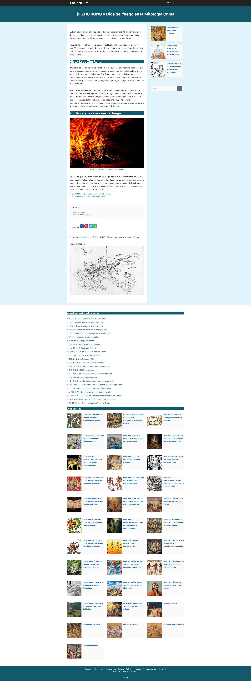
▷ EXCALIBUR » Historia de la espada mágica (89, 196)
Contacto (121, 669)
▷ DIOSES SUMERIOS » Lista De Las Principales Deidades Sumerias (173, 522)
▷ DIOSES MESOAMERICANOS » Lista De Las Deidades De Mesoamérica (173, 482)
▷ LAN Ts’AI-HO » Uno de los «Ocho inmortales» (86, 322)
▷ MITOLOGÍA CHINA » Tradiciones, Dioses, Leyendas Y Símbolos (132, 564)
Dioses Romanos (170, 603)
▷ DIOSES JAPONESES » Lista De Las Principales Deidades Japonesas (93, 480)
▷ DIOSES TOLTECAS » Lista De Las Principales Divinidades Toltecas (93, 543)
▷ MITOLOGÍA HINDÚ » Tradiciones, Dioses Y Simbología (132, 585)
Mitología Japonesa (131, 624)
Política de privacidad (133, 669)
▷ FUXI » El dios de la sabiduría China (82, 377)
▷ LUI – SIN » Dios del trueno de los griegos (84, 355)
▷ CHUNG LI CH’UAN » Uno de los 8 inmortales (86, 363)
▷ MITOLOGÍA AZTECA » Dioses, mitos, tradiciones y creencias (173, 543)
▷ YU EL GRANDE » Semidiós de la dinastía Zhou (86, 319)
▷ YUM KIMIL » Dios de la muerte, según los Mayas (91, 194)
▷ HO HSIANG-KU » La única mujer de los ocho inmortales (174, 68)
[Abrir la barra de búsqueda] (181, 3)
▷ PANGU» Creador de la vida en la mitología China (87, 330)
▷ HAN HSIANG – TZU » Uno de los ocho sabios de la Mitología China (94, 385)
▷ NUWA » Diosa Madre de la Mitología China (85, 326)
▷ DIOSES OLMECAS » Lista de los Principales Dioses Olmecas (92, 522)
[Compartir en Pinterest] (86, 227)
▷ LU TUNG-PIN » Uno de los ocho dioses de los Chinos (89, 388)
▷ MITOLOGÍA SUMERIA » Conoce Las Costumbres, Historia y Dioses (133, 419)
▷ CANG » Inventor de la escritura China (83, 337)
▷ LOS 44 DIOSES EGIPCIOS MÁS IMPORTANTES (130, 543)
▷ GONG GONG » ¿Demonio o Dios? (81, 359)
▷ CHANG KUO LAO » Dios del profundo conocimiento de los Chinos (94, 396)
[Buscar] (179, 88)
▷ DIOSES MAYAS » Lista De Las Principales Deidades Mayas (133, 480)
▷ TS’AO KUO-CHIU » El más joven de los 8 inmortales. (88, 366)
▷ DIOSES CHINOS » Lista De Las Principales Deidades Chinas (91, 399)
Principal (88, 669)
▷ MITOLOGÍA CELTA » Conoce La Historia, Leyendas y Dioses (92, 564)
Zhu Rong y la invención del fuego (82, 214)
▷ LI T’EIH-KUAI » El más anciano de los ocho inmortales (89, 392)
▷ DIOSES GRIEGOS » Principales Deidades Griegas (132, 459)
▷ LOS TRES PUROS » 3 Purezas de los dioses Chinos (173, 50)
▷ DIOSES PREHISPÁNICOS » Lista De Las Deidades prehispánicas (133, 524)
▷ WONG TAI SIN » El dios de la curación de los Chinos (88, 403)
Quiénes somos (98, 669)
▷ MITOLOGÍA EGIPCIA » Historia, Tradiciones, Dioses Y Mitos (173, 564)
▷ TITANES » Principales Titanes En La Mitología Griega (133, 606)
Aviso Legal (162, 669)
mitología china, (81, 32)
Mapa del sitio (111, 669)
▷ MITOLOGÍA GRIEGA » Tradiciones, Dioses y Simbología (93, 585)
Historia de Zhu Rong (79, 212)
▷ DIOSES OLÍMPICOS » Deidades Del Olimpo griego (173, 501)
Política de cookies (149, 669)
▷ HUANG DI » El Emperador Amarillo (174, 30)
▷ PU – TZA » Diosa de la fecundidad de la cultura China (89, 374)
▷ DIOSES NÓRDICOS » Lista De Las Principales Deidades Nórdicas (133, 501)
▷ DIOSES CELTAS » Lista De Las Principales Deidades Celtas (93, 438)
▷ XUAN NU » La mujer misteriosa (80, 341)
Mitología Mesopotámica (173, 624)
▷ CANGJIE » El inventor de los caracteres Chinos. (86, 352)
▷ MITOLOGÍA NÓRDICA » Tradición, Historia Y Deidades (93, 606)
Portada (73, 237)
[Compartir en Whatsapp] (95, 227)
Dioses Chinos (85, 237)
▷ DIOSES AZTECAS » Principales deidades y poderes (172, 417)
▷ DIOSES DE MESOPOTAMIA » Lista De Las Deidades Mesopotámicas (92, 461)
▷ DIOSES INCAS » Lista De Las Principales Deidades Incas (173, 459)
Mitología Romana (90, 645)
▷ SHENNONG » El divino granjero (80, 370)
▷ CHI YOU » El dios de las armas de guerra (84, 344)
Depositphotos (133, 671)
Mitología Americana (91, 624)
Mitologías (171, 3)
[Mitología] (77, 3)
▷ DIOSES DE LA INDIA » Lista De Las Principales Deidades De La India (173, 438)
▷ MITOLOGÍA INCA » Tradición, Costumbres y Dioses (173, 585)
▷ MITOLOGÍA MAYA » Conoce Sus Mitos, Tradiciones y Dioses (92, 417)
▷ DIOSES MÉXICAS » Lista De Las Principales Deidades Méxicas (93, 501)
